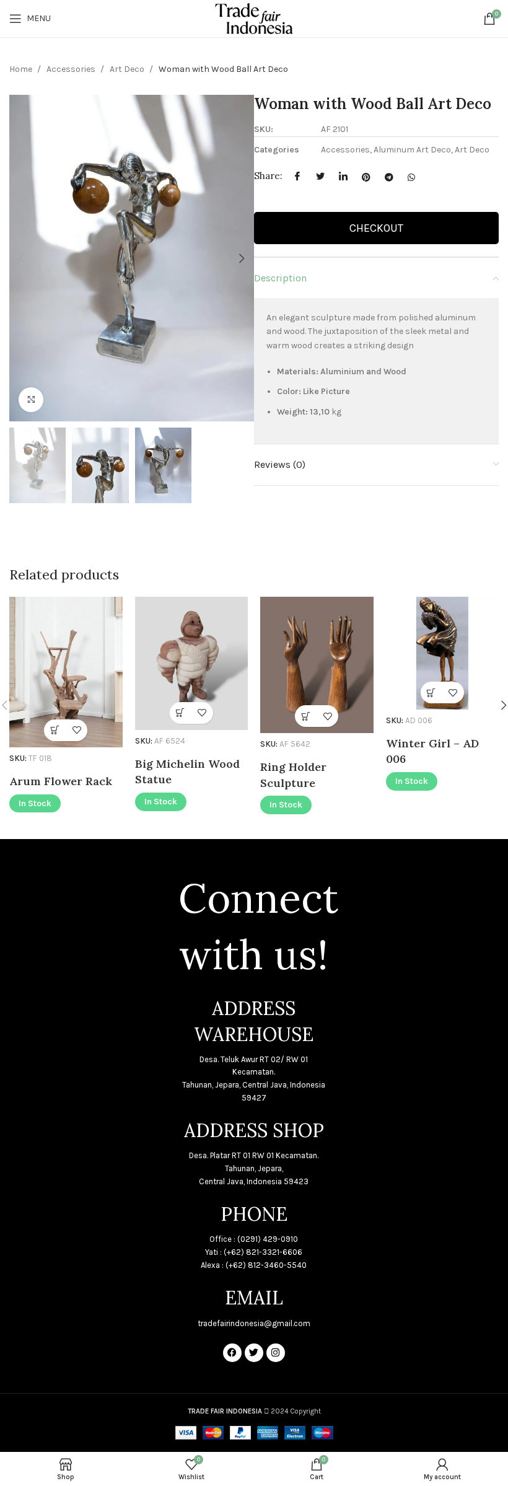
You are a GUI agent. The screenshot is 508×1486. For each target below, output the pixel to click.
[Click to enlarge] (31, 399)
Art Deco (128, 69)
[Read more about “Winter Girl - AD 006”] (431, 692)
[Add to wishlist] (76, 730)
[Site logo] (253, 17)
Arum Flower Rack (60, 781)
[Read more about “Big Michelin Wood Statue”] (180, 713)
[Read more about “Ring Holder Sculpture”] (306, 716)
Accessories (71, 69)
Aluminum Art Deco (412, 149)
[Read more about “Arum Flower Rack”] (55, 730)
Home (21, 69)
